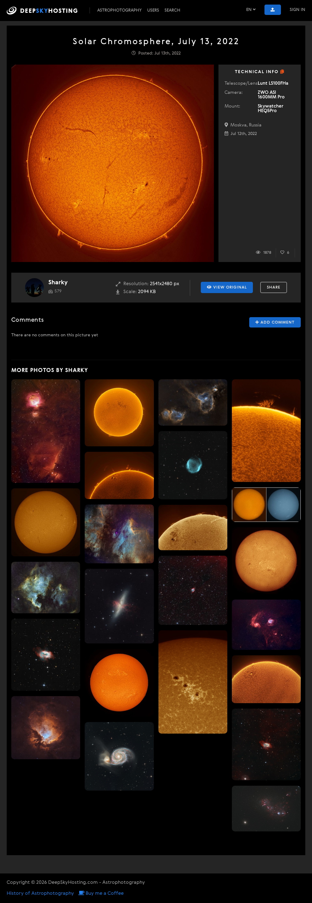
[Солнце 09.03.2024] (266, 560)
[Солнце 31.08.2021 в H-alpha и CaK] (266, 504)
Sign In (297, 10)
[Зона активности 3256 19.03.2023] (266, 679)
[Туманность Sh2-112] (45, 727)
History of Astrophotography (40, 893)
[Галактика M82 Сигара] (119, 606)
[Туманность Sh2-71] (45, 655)
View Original (229, 287)
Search (172, 10)
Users (153, 10)
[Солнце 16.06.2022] (119, 683)
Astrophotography (119, 10)
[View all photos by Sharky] (34, 287)
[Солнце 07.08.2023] (45, 522)
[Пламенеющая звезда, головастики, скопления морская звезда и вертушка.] (266, 625)
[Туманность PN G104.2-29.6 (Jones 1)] (192, 465)
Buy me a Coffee (104, 893)
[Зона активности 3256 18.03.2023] (119, 475)
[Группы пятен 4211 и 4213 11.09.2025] (192, 682)
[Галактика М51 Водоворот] (119, 756)
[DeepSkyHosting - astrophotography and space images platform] (47, 10)
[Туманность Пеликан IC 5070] (119, 534)
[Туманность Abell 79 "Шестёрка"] (192, 590)
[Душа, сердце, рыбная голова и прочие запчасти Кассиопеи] (192, 402)
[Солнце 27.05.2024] (192, 528)
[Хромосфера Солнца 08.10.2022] (119, 412)
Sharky (58, 282)
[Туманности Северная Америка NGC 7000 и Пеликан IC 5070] (45, 587)
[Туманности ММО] (266, 808)
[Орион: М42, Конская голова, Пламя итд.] (45, 431)
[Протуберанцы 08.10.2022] (266, 430)
